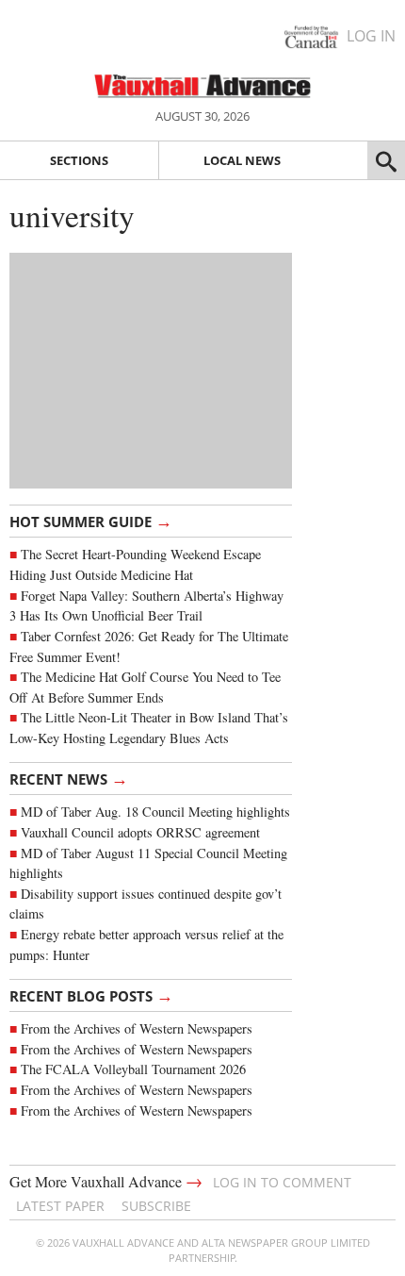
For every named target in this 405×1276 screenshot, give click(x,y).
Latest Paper (60, 1206)
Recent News (68, 778)
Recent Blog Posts (91, 995)
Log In (371, 35)
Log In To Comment (282, 1182)
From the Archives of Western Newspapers (136, 1028)
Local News (242, 160)
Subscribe (156, 1206)
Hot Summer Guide (90, 520)
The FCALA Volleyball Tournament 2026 (133, 1069)
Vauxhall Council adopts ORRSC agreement (140, 832)
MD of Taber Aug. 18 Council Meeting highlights (155, 811)
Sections (79, 160)
